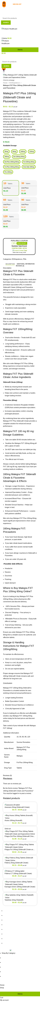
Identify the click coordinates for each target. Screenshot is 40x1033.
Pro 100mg (8, 172)
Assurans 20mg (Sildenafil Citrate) (17, 807)
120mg (31, 151)
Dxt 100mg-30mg (19, 156)
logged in (16, 793)
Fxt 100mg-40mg (28, 162)
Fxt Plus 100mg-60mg (12, 167)
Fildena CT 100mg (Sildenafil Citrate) (18, 873)
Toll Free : (13, 4)
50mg (14, 151)
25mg (6, 151)
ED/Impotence (14, 83)
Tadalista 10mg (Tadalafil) (14, 900)
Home (5, 83)
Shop (14, 32)
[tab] (10, 264)
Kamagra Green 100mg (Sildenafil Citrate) (20, 887)
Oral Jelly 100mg (28, 167)
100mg (23, 151)
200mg (7, 156)
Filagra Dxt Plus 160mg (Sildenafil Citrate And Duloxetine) (20, 836)
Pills (24, 259)
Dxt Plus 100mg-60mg (12, 162)
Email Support (9, 10)
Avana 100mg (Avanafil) (13, 820)
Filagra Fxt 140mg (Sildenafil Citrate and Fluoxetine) (19, 850)
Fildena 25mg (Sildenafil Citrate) (16, 863)
